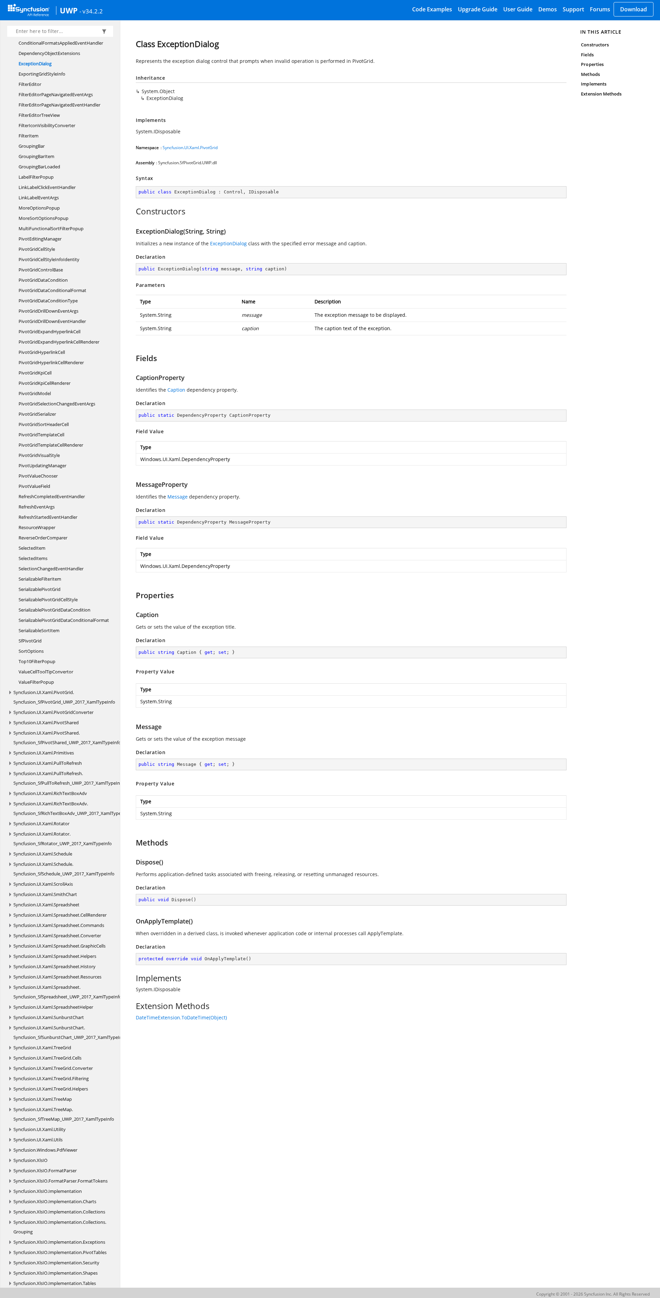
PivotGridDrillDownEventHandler (52, 321)
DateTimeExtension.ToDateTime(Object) (181, 1017)
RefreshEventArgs (37, 507)
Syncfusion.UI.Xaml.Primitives (43, 753)
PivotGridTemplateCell (41, 435)
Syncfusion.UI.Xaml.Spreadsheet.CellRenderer (60, 915)
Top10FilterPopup (37, 661)
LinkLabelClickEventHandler (47, 187)
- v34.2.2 (91, 11)
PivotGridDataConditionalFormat (52, 290)
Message (177, 496)
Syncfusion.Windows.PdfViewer (45, 1150)
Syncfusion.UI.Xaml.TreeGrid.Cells (47, 1058)
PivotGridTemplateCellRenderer (51, 445)
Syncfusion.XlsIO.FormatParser (45, 1170)
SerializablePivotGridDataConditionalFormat (64, 620)
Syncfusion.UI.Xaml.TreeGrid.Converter (53, 1068)
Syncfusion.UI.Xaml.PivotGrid (190, 147)
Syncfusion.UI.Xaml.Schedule (42, 854)
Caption (176, 390)
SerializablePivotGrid (39, 589)
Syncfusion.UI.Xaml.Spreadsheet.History (54, 966)
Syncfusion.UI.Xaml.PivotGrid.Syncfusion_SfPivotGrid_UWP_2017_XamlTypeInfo (64, 697)
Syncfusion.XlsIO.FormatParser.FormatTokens (60, 1181)
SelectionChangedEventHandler (51, 569)
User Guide (517, 9)
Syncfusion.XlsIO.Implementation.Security (56, 1263)
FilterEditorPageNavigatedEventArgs (56, 94)
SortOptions (31, 651)
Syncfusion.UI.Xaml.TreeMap (42, 1099)
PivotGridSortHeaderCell (44, 424)
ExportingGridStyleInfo (42, 74)
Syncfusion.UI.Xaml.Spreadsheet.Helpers (54, 956)
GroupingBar (32, 146)
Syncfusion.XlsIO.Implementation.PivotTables (60, 1252)
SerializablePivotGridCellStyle (48, 599)
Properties (592, 64)
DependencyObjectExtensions (49, 53)
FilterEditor (30, 84)
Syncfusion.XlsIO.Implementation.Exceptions (59, 1242)
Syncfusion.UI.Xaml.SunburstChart (48, 1017)
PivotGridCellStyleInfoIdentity (49, 259)
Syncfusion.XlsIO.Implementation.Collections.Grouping (59, 1227)
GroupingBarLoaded (39, 167)
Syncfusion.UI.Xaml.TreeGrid (42, 1047)
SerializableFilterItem (40, 579)
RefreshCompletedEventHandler (52, 496)
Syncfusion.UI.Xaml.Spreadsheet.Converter (57, 935)
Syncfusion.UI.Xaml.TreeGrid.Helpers (50, 1089)
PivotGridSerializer (37, 414)
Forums (600, 9)
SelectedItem (32, 548)
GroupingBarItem (36, 156)
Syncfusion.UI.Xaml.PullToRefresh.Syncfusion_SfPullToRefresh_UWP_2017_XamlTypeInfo (68, 778)
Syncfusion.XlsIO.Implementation (47, 1191)
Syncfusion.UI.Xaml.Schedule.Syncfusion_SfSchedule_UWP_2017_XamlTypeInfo (63, 869)
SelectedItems (33, 558)
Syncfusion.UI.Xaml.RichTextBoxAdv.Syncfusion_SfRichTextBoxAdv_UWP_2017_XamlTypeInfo (71, 808)
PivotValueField (34, 486)
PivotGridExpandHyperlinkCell (49, 331)
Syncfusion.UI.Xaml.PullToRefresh (47, 763)
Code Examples (432, 9)
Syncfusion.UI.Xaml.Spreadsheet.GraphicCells (59, 946)
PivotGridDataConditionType (48, 301)
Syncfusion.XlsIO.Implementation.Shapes (55, 1273)
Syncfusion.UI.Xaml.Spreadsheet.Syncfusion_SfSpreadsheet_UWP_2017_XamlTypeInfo (67, 992)
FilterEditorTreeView (39, 115)
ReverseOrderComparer (43, 538)
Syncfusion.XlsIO (30, 1160)
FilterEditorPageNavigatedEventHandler (59, 105)
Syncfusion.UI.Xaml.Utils (38, 1140)
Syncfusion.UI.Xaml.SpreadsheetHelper (53, 1007)
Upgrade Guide (477, 9)
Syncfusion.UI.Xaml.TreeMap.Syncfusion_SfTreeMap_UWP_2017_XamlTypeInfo (63, 1114)
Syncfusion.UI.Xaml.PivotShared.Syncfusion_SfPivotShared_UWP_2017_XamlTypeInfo (67, 738)
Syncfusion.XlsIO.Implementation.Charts (54, 1201)
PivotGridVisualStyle (39, 455)
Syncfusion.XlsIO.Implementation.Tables (54, 1283)
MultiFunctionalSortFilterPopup (51, 228)
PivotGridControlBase (41, 270)
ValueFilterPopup (36, 682)
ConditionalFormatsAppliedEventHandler (61, 43)
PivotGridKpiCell (35, 373)
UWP (69, 10)
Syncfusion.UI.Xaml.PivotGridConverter (53, 712)
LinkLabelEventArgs (39, 197)
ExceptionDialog (35, 63)
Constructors (595, 45)
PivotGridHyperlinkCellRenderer (51, 362)
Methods (590, 74)
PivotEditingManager (40, 239)
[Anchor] (132, 211)
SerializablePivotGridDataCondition (54, 610)
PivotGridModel (35, 393)
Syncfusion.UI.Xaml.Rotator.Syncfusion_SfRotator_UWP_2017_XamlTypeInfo (62, 839)
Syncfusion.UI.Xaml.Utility (39, 1129)
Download (633, 9)
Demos (547, 9)
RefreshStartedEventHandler (48, 517)
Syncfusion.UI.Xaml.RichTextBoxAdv (50, 793)
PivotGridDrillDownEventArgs (48, 311)
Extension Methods (601, 94)
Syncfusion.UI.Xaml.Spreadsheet (46, 905)
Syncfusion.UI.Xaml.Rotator (41, 823)
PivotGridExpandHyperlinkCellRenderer (59, 342)
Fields (587, 55)
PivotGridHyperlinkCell (42, 352)
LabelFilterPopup (36, 177)
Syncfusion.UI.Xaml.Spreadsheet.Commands (58, 925)
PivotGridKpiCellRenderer (44, 383)
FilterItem (28, 136)
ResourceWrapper (37, 527)
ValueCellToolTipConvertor (46, 672)
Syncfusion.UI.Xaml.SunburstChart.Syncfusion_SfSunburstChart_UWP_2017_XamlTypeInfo (69, 1032)
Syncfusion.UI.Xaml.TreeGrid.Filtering (51, 1078)
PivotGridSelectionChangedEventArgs (57, 404)
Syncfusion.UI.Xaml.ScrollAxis (43, 884)
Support (573, 9)
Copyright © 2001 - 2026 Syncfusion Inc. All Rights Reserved (593, 1294)
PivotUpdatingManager (42, 465)
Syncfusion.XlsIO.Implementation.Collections (59, 1212)
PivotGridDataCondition (43, 280)
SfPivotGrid (30, 641)
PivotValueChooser (38, 476)
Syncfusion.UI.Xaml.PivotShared (46, 722)
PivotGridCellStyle (37, 249)
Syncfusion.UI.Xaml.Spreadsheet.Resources (57, 977)
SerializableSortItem (39, 630)
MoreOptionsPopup (39, 208)
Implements (593, 84)
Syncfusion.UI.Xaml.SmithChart (45, 894)
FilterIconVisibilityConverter (47, 125)
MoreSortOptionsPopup (43, 218)
